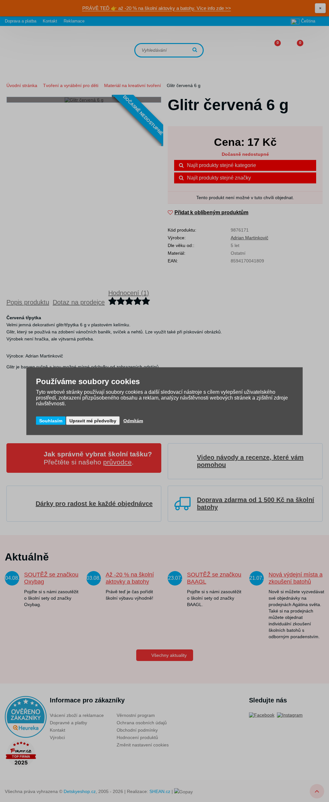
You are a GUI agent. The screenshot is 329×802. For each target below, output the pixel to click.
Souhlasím (50, 420)
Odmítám (133, 420)
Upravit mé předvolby (92, 420)
